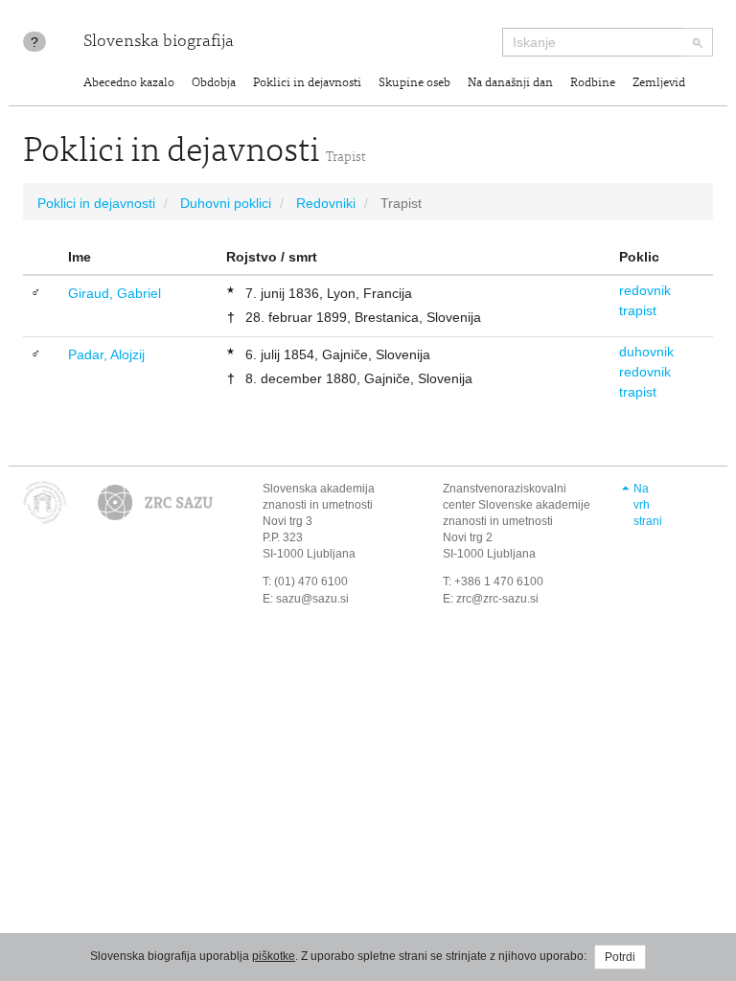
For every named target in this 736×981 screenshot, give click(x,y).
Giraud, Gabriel (114, 293)
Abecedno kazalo (128, 84)
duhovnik (646, 351)
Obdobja (214, 84)
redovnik (645, 290)
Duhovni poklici (225, 203)
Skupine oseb (414, 84)
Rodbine (592, 84)
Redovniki (326, 203)
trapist (637, 310)
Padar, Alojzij (106, 354)
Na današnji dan (510, 84)
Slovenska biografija (158, 42)
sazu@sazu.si (312, 598)
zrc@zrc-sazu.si (497, 598)
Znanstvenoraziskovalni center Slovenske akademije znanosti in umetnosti (516, 505)
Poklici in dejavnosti (307, 84)
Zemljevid (658, 84)
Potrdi (620, 957)
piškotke (273, 956)
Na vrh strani (647, 505)
